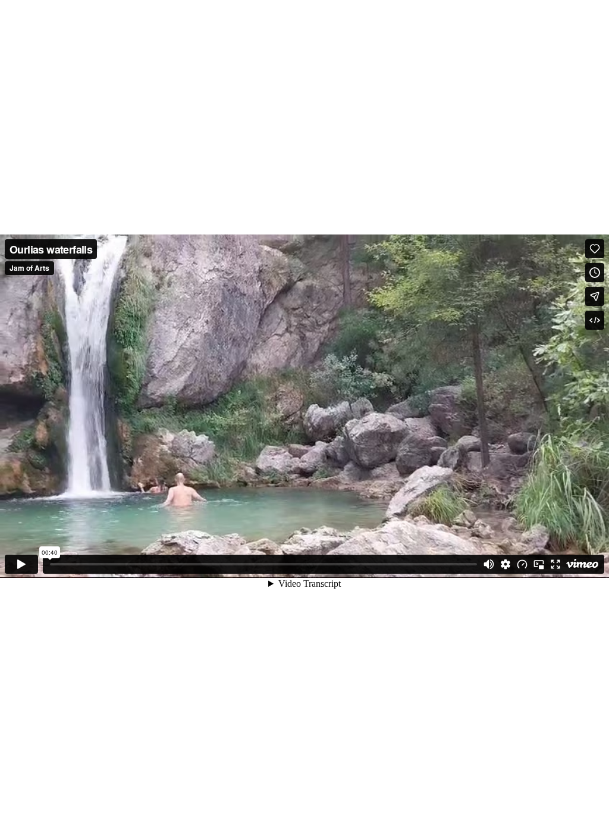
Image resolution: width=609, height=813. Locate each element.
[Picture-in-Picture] (539, 564)
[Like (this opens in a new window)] (594, 248)
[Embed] (594, 320)
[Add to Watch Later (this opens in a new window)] (594, 272)
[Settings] (505, 564)
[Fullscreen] (555, 564)
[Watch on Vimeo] (582, 564)
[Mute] (489, 564)
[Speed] (522, 564)
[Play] (21, 564)
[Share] (594, 296)
